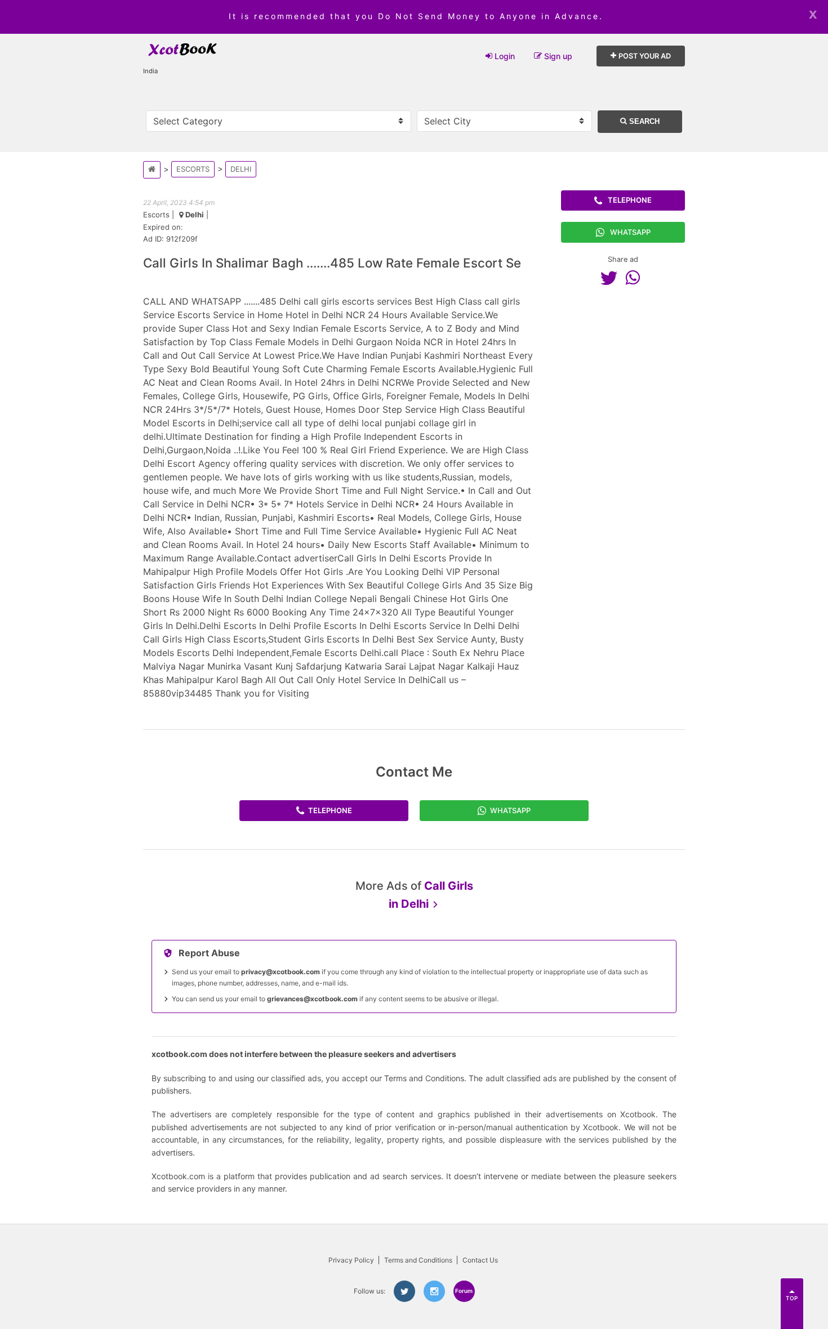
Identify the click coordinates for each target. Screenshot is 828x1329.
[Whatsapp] (635, 277)
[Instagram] (434, 1291)
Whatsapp (630, 232)
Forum (464, 1290)
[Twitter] (611, 277)
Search (643, 121)
